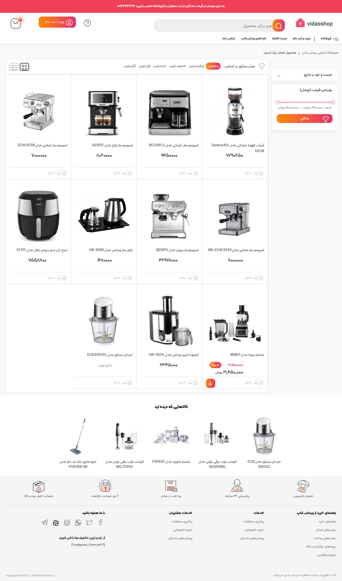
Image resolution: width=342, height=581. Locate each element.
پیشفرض (213, 66)
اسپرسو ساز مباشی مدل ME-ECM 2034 (236, 250)
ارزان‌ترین (144, 66)
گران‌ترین (130, 66)
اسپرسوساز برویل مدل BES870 (177, 250)
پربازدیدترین (196, 66)
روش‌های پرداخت (324, 538)
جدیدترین (159, 66)
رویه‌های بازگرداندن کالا (321, 546)
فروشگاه (326, 38)
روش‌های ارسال (326, 529)
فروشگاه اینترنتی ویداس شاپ (320, 53)
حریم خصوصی (254, 529)
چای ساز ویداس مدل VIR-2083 (111, 250)
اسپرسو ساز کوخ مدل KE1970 (112, 145)
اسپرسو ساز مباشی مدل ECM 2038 (42, 145)
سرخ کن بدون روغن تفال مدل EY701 (42, 250)
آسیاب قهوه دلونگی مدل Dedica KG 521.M (238, 148)
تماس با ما (228, 38)
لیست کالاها (279, 38)
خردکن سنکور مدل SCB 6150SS (110, 355)
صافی (304, 118)
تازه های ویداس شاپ (253, 38)
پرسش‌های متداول (252, 538)
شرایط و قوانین (326, 555)
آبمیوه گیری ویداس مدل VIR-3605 (173, 355)
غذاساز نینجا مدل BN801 (247, 355)
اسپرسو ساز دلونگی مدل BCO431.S (173, 145)
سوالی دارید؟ (87, 22)
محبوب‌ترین (177, 66)
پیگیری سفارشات (253, 521)
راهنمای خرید (327, 521)
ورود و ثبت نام (301, 38)
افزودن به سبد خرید (210, 383)
